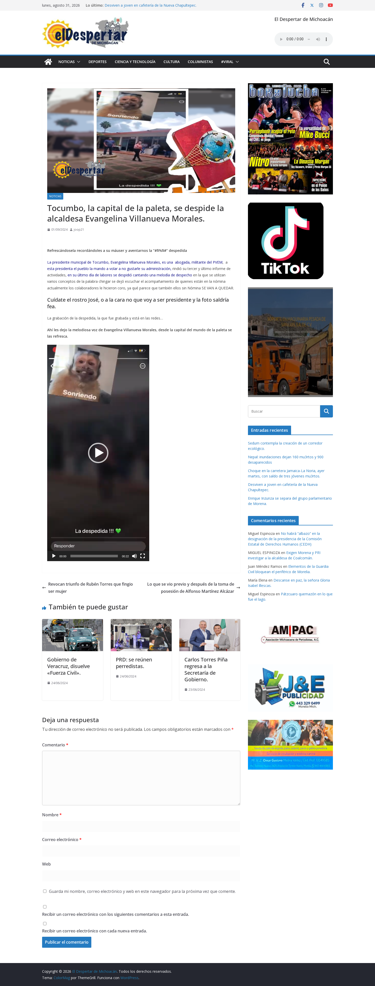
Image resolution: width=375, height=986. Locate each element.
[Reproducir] (53, 556)
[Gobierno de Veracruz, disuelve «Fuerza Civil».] (72, 622)
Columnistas (200, 61)
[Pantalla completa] (142, 556)
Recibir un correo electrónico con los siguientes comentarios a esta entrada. (115, 914)
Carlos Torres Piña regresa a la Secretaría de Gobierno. (206, 669)
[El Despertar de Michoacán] (48, 62)
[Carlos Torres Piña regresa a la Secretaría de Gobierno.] (209, 622)
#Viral (227, 61)
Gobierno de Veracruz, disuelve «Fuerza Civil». (68, 666)
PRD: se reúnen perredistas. (134, 663)
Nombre (52, 815)
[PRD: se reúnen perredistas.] (141, 622)
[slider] (94, 556)
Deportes (98, 61)
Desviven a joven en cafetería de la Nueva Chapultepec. (150, 5)
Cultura (172, 61)
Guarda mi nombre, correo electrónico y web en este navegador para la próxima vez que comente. (142, 891)
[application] (98, 453)
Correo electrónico (62, 839)
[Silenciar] (134, 556)
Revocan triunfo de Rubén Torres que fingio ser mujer (90, 587)
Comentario (55, 745)
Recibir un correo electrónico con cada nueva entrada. (94, 931)
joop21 (79, 229)
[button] (77, 61)
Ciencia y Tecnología (135, 61)
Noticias (66, 61)
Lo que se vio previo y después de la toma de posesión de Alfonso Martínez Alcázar (190, 587)
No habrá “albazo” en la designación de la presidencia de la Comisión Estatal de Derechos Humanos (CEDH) (285, 539)
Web (46, 864)
